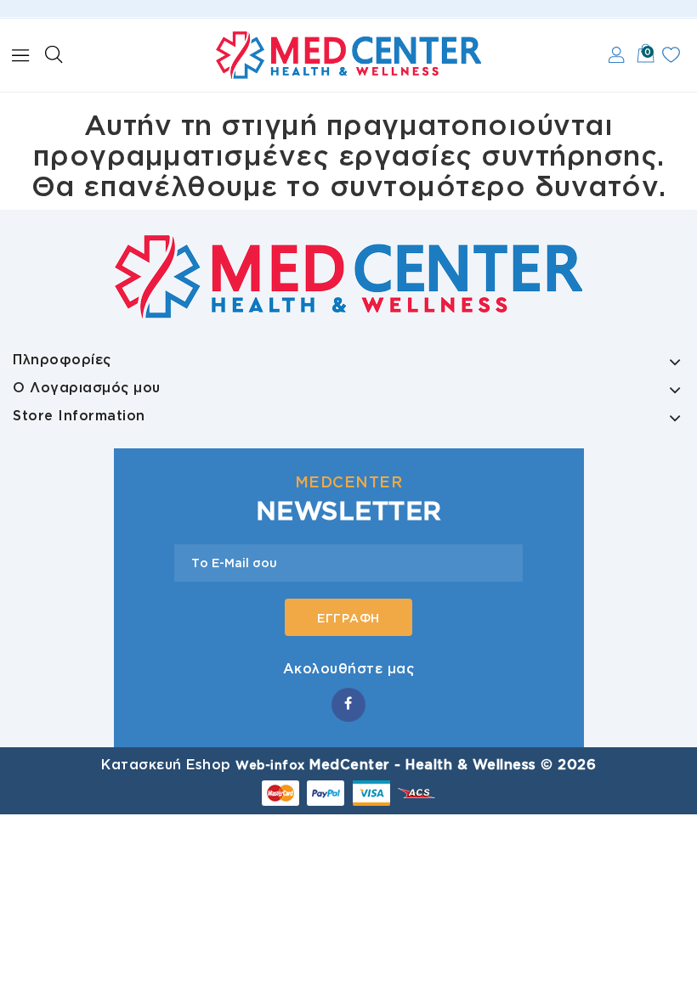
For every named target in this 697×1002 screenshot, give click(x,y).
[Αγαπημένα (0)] (671, 55)
